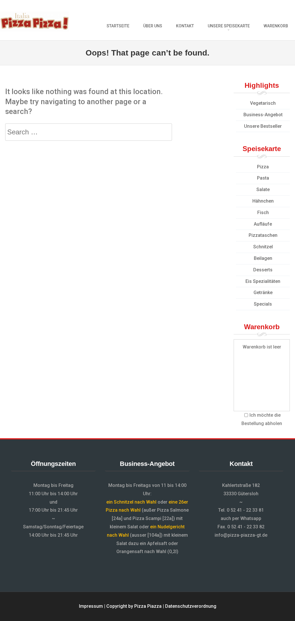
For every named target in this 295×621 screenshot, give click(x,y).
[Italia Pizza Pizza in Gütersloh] (34, 30)
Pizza (263, 166)
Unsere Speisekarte (229, 26)
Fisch (263, 212)
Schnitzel (263, 246)
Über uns (152, 26)
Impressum (91, 606)
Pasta (263, 178)
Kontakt (185, 26)
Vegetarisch (263, 103)
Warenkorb (276, 26)
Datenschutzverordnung (190, 606)
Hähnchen (263, 201)
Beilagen (263, 258)
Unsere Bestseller (263, 126)
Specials (263, 304)
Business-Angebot (263, 114)
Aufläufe (263, 224)
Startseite (118, 26)
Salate (263, 189)
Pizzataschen (263, 235)
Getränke (263, 292)
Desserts (263, 270)
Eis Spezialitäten (262, 281)
